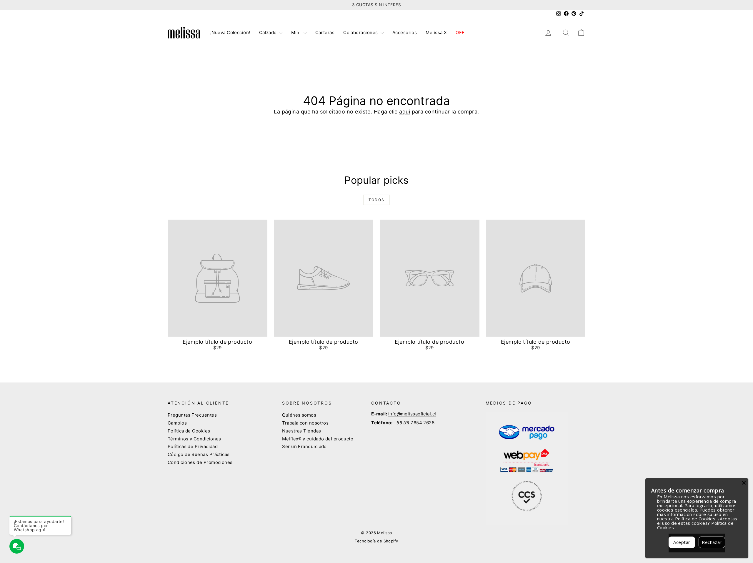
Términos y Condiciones (194, 439)
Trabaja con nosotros (305, 423)
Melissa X (436, 32)
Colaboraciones (361, 32)
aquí (404, 111)
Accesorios (404, 32)
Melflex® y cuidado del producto (317, 439)
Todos (377, 200)
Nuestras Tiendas (301, 431)
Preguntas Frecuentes (192, 415)
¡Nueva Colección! (230, 32)
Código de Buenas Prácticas (199, 454)
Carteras (325, 32)
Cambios (177, 423)
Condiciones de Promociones (200, 462)
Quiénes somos (299, 415)
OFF (460, 32)
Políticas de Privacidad (193, 446)
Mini (296, 32)
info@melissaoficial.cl (412, 414)
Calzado (268, 32)
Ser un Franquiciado (304, 446)
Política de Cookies (189, 431)
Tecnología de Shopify (376, 541)
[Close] (744, 483)
